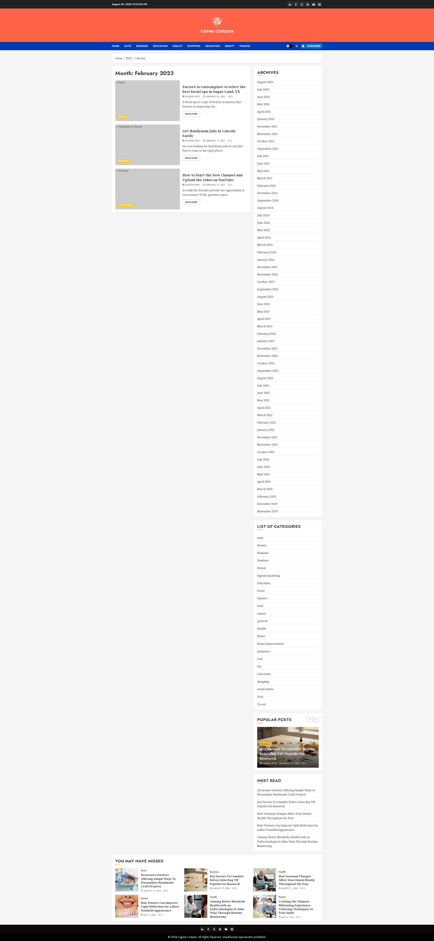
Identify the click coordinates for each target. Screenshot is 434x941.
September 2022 (267, 371)
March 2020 (264, 489)
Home (115, 46)
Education (160, 46)
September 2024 (267, 200)
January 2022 (265, 430)
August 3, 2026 (290, 888)
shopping (193, 46)
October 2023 (265, 282)
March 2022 (264, 415)
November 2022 (267, 356)
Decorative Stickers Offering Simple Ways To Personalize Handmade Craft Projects (158, 880)
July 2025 (263, 156)
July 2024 (263, 215)
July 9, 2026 (150, 915)
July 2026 (263, 89)
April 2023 (264, 319)
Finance (245, 46)
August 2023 (265, 297)
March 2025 (264, 178)
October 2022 (265, 363)
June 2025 (263, 163)
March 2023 (264, 326)
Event (261, 591)
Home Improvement (270, 644)
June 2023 (263, 304)
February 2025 (266, 186)
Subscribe (313, 46)
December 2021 (267, 437)
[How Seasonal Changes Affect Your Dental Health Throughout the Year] (264, 879)
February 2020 (266, 496)
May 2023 (263, 311)
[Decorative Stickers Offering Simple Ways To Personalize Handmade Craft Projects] (126, 879)
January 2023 (265, 341)
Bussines (142, 46)
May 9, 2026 (288, 917)
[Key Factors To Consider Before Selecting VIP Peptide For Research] (195, 879)
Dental (261, 568)
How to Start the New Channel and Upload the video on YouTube (212, 177)
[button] (297, 46)
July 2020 (263, 459)
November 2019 (267, 511)
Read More (191, 113)
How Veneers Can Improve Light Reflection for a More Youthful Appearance (160, 906)
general (262, 621)
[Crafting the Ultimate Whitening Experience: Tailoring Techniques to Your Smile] (264, 906)
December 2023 (267, 267)
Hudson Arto (192, 96)
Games (261, 613)
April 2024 (264, 237)
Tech (260, 697)
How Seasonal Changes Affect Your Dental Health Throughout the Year (297, 880)
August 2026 (265, 82)
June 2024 (263, 223)
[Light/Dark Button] (289, 46)
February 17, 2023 (215, 141)
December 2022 (267, 348)
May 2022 (263, 400)
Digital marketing (268, 576)
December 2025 (267, 126)
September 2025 (267, 149)
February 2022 (266, 422)
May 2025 (263, 171)
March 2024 (264, 245)
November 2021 (267, 444)
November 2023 (267, 274)
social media (125, 204)
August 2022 (265, 378)
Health (177, 46)
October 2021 (265, 452)
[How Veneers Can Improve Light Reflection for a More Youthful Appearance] (126, 906)
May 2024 (263, 230)
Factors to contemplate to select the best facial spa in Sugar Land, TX (214, 89)
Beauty (229, 46)
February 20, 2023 (215, 96)
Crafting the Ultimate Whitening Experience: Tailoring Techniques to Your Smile (296, 907)
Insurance (263, 651)
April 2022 (264, 408)
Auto (127, 46)
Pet (259, 666)
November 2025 (267, 134)
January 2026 (265, 119)
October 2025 (265, 141)
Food (260, 606)
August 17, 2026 (291, 763)
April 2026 (264, 112)
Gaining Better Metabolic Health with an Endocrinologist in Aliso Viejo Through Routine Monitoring (287, 841)
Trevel (261, 704)
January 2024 (265, 260)
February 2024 (266, 252)
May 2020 (263, 474)
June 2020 (263, 467)
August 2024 (265, 208)
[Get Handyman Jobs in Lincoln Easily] (147, 144)
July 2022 (263, 385)
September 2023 (267, 289)
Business (123, 160)
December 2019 (267, 504)
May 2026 (263, 104)
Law (260, 659)
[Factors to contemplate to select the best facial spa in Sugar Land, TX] (147, 100)
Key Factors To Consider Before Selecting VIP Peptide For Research (287, 754)
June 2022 (263, 393)
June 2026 (263, 97)
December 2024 (267, 193)
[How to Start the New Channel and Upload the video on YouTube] (147, 189)
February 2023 (266, 334)
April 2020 (264, 481)
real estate (264, 674)
